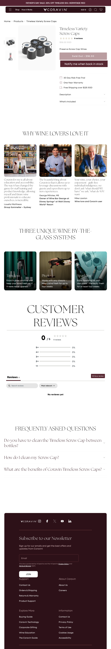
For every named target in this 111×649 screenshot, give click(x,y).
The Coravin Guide (28, 637)
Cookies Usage (66, 632)
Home (7, 21)
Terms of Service (25, 566)
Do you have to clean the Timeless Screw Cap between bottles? (52, 443)
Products (18, 21)
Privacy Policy (63, 564)
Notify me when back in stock (84, 64)
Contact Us (24, 585)
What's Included (68, 101)
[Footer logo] (29, 521)
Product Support (27, 600)
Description (65, 94)
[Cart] (101, 10)
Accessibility (65, 637)
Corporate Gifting (28, 627)
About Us (63, 585)
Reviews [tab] (13, 377)
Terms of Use (65, 627)
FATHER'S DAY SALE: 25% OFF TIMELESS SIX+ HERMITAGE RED (55, 2)
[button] (95, 10)
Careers (63, 590)
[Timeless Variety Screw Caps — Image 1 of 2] (10, 42)
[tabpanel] (55, 403)
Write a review (98, 376)
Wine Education (27, 632)
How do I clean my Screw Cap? (31, 457)
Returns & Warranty (29, 595)
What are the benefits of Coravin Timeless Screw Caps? (53, 469)
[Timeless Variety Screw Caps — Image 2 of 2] (10, 55)
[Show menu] (10, 10)
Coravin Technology (29, 622)
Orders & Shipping (28, 590)
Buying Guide (25, 616)
